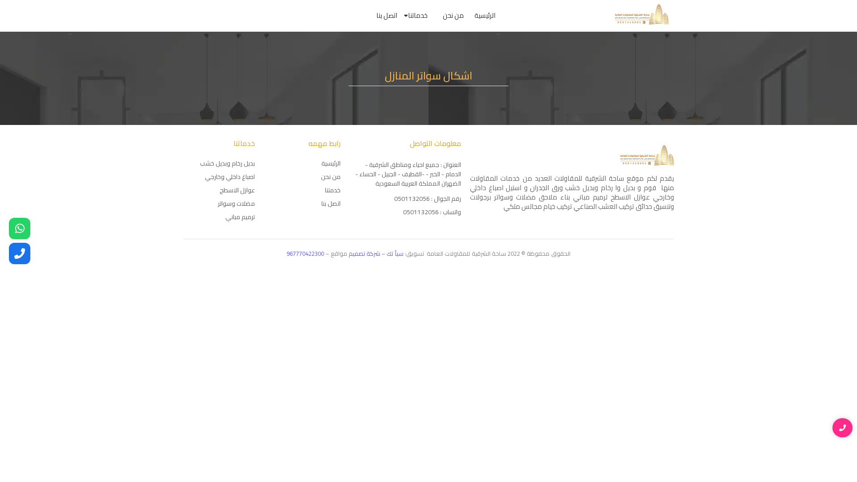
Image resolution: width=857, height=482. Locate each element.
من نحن (453, 16)
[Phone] (19, 253)
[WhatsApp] (19, 228)
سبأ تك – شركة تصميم (377, 253)
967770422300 (305, 253)
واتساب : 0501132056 (432, 212)
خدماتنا (418, 16)
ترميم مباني (240, 217)
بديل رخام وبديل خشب (227, 163)
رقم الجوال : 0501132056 (427, 198)
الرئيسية (484, 16)
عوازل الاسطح (237, 190)
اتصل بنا (386, 16)
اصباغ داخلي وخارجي (230, 177)
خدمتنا (333, 190)
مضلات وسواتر (236, 203)
